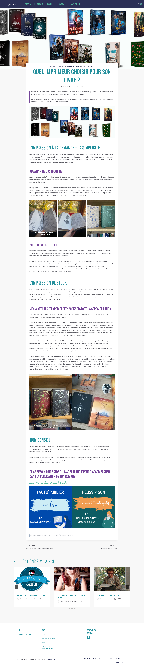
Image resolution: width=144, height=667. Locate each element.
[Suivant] (127, 587)
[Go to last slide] (16, 587)
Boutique (109, 659)
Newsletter (63, 4)
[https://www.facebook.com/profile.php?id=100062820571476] (88, 637)
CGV (43, 634)
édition (55, 535)
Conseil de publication (57, 66)
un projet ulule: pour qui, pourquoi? (31, 595)
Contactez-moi (25, 634)
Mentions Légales (48, 638)
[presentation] (32, 579)
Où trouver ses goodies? (109, 547)
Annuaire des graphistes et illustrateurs (40, 547)
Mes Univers (98, 659)
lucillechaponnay (68, 86)
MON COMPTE (75, 4)
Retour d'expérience (87, 66)
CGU (43, 642)
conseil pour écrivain (73, 66)
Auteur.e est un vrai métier (108, 595)
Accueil (28, 4)
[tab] (68, 608)
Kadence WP (50, 659)
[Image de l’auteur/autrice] (18, 599)
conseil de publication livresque (40, 535)
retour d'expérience (66, 535)
